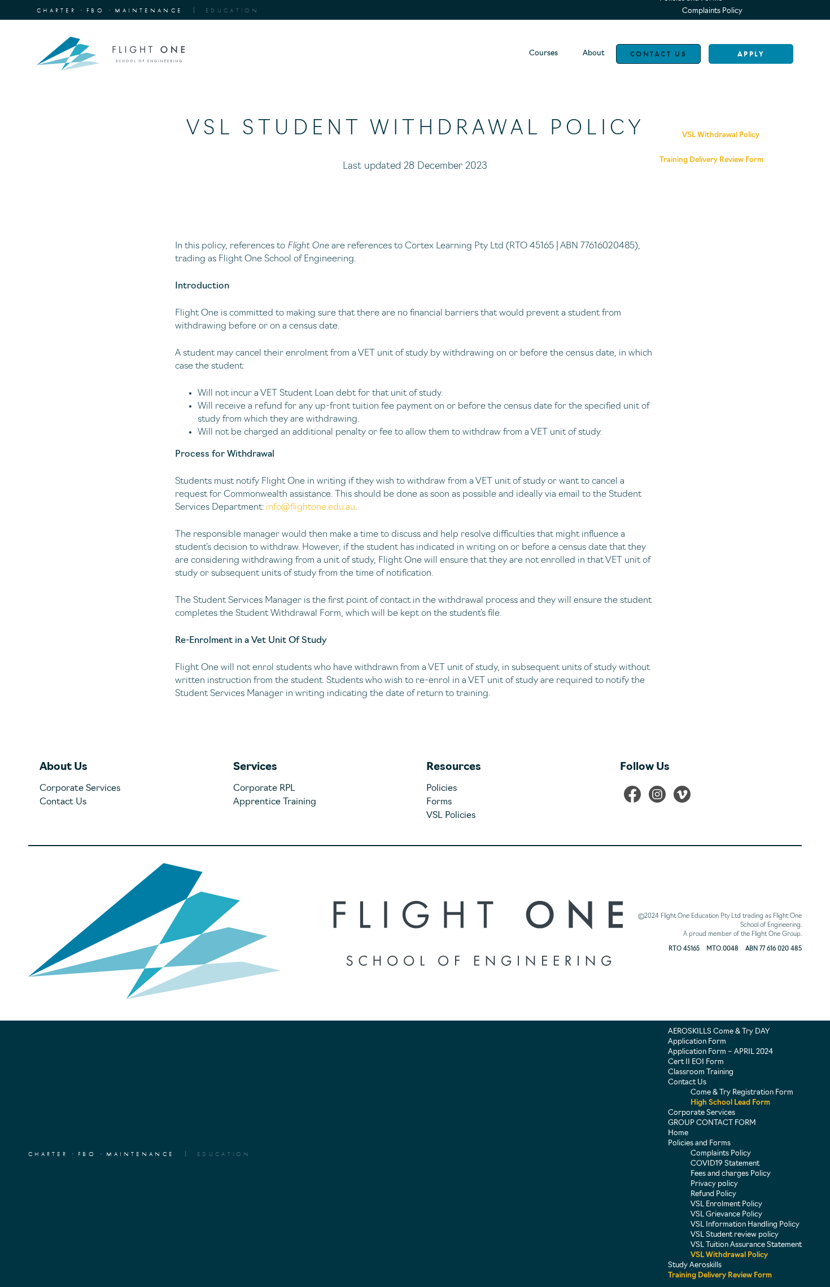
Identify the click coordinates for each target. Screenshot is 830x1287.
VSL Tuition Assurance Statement (746, 1245)
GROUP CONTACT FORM (712, 1123)
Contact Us (658, 54)
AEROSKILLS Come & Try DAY (719, 1031)
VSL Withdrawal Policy (729, 1255)
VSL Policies (451, 815)
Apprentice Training (274, 802)
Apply (751, 54)
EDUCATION (233, 10)
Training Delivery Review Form (720, 1275)
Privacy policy (714, 1184)
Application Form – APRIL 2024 (720, 1052)
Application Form (697, 1041)
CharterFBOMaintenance (109, 10)
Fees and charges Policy (731, 1173)
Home (678, 1133)
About (594, 53)
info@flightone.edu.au (310, 507)
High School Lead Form (730, 1102)
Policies (441, 788)
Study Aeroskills (695, 1265)
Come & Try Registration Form (742, 1092)
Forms (439, 802)
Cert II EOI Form (696, 1062)
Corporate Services (80, 788)
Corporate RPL (264, 788)
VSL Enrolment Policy (726, 1204)
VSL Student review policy (735, 1234)
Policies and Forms (699, 1143)
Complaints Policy (712, 11)
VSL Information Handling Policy (745, 1224)
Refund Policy (713, 1194)
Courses (543, 53)
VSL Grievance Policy (726, 1214)
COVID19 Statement (725, 1163)
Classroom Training (700, 1072)
